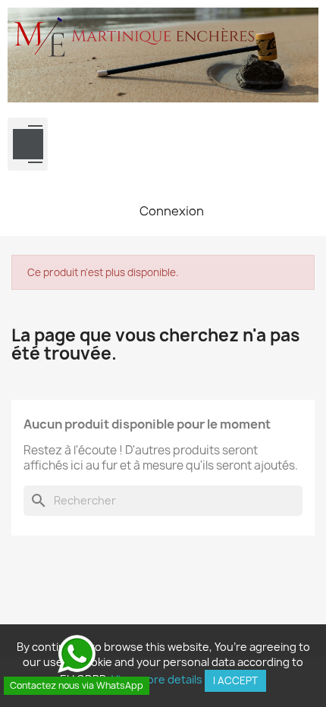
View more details (156, 679)
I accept (235, 680)
